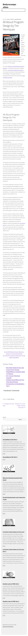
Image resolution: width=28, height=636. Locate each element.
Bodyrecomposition (9, 6)
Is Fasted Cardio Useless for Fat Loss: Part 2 (13, 550)
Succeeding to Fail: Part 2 (10, 457)
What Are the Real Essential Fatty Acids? (12, 479)
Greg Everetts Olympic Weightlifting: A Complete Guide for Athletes (15, 372)
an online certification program (15, 70)
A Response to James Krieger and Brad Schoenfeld (20, 405)
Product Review (10, 399)
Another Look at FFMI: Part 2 (11, 601)
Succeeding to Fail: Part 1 (10, 439)
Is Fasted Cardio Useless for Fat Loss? (13, 532)
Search (4, 417)
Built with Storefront (8, 626)
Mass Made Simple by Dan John (15, 368)
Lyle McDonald (18, 19)
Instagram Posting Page (8, 404)
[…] (4, 453)
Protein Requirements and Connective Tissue (14, 498)
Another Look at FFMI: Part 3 (11, 584)
